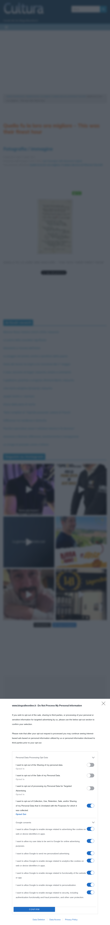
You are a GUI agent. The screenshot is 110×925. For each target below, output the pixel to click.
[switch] (90, 765)
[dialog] (55, 812)
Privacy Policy (71, 919)
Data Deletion (39, 919)
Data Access (55, 919)
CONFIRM (34, 909)
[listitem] (55, 757)
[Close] (104, 704)
